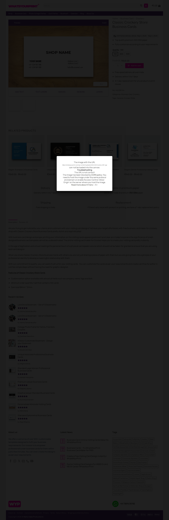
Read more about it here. (82, 184)
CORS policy (96, 174)
